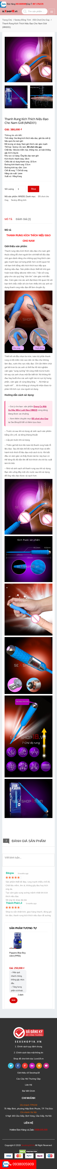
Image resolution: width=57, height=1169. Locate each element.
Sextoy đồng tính (22, 20)
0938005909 (23, 1164)
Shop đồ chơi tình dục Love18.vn (28, 1058)
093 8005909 (21, 4)
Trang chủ (7, 20)
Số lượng (9, 189)
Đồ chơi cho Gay (41, 20)
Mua (33, 189)
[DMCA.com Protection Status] (28, 1151)
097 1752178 (38, 4)
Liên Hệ (28, 1085)
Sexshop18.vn (28, 1145)
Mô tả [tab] (8, 219)
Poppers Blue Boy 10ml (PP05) (17, 954)
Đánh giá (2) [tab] (23, 219)
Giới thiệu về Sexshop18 (28, 1072)
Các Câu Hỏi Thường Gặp (28, 1079)
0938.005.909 (41, 1129)
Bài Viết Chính (28, 1091)
